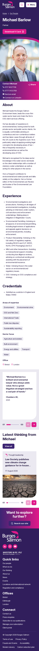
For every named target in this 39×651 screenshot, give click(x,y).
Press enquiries (8, 617)
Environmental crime (25, 307)
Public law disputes (11, 323)
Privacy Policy (21, 639)
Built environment (10, 344)
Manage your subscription (13, 624)
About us (6, 574)
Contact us (7, 614)
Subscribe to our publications (14, 621)
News (5, 577)
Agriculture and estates (13, 339)
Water (6, 354)
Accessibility (25, 643)
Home (5, 13)
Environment (9, 307)
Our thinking (7, 570)
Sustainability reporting (13, 328)
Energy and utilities (11, 349)
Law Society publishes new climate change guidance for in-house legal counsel (17, 464)
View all (8, 446)
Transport (25, 349)
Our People (14, 13)
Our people (7, 563)
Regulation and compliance (13, 588)
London (6, 604)
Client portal (7, 628)
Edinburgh (6, 601)
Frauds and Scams (10, 643)
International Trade (11, 318)
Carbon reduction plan (26, 647)
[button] (8, 424)
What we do (7, 567)
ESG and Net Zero (11, 313)
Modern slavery (9, 647)
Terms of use (8, 639)
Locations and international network (17, 584)
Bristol (5, 597)
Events (5, 581)
